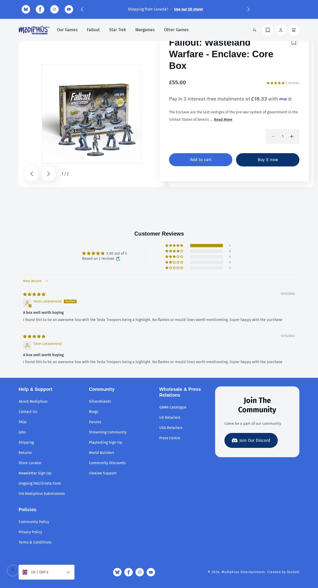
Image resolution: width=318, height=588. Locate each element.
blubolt (293, 572)
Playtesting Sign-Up (105, 442)
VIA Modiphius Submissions (42, 493)
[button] (82, 9)
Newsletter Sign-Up (35, 473)
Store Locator (30, 463)
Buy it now (268, 159)
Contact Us (28, 411)
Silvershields (100, 401)
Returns (25, 452)
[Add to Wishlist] (293, 42)
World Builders (101, 452)
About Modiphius (33, 401)
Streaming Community (108, 432)
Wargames (145, 29)
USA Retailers (170, 428)
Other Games (176, 29)
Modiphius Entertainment (243, 572)
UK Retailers (169, 417)
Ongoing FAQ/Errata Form (40, 483)
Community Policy (34, 522)
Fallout (93, 29)
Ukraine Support (103, 473)
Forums (95, 422)
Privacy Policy (30, 532)
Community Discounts (107, 463)
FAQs (23, 422)
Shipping (26, 442)
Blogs (93, 411)
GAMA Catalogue (172, 407)
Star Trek (117, 29)
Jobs (22, 432)
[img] (34, 294)
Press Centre (169, 438)
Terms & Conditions (35, 542)
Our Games (67, 29)
